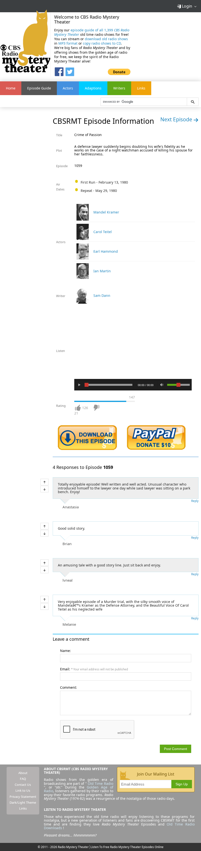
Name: (65, 650)
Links (141, 88)
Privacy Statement (23, 796)
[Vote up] (44, 482)
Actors (68, 88)
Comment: (68, 687)
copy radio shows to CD (102, 43)
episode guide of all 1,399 (91, 32)
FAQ (23, 778)
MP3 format (67, 43)
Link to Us (22, 790)
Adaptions (93, 88)
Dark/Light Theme (23, 802)
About (22, 773)
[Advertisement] (167, 44)
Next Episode (176, 119)
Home (10, 88)
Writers (119, 88)
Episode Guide (39, 88)
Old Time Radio (100, 783)
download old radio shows (106, 39)
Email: (94, 669)
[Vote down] (44, 489)
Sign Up (182, 784)
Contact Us (23, 784)
